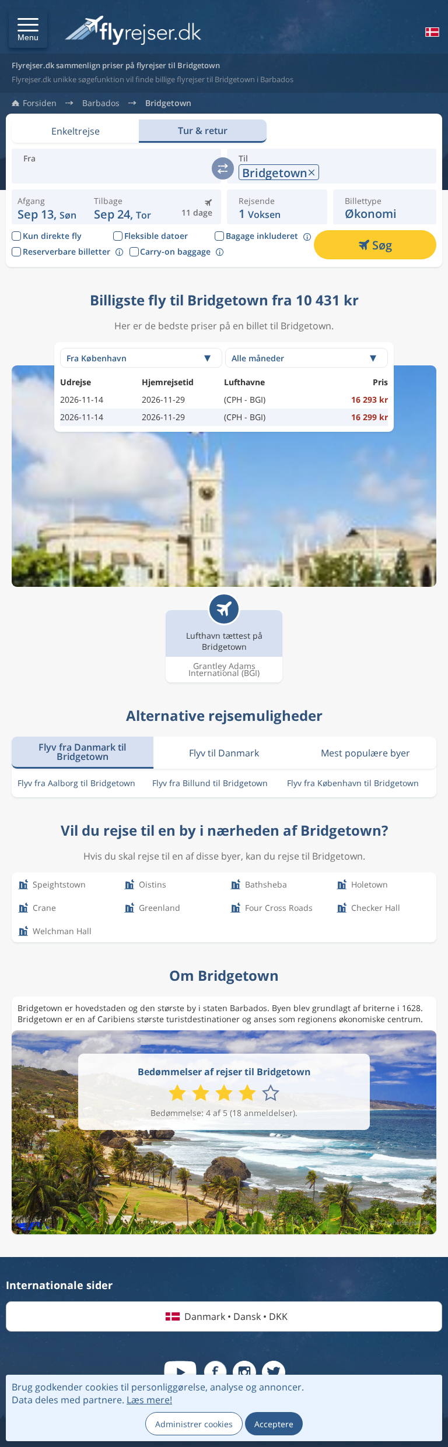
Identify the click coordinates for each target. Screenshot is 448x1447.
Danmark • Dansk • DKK (236, 1316)
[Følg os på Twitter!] (273, 1372)
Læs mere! (149, 1399)
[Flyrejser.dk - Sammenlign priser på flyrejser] (133, 31)
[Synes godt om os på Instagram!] (244, 1372)
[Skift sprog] (431, 32)
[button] (28, 28)
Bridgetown (168, 103)
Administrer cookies (194, 1424)
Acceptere (273, 1424)
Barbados (101, 103)
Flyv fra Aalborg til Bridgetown (76, 782)
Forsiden (40, 103)
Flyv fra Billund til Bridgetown (210, 782)
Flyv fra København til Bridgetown (353, 782)
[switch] (223, 168)
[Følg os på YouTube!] (180, 1372)
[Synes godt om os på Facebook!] (215, 1372)
